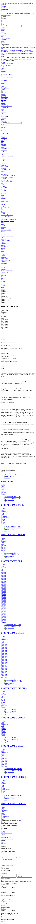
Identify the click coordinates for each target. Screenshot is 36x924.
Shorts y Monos (27, 59)
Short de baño (15, 47)
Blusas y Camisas (5, 201)
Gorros (2, 278)
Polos (2, 147)
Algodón (12, 57)
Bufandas (3, 269)
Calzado (9, 15)
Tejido (7, 57)
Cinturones (3, 276)
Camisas (3, 139)
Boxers (2, 273)
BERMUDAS (18, 53)
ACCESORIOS (5, 50)
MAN (2, 171)
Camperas (22, 47)
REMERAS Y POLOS (7, 177)
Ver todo (3, 136)
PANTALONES (9, 53)
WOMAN (3, 190)
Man (24, 13)
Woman (28, 13)
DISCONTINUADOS (17, 13)
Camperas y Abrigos (6, 230)
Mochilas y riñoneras (6, 270)
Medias (3, 279)
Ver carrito (3, 901)
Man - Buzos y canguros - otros (9, 219)
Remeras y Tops (25, 57)
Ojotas (2, 287)
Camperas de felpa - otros (7, 221)
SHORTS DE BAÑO (6, 181)
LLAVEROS (4, 272)
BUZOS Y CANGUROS (18, 51)
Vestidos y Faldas (13, 59)
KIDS (32, 13)
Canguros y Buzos (5, 216)
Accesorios (4, 15)
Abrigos (20, 59)
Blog (9, 13)
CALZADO (30, 53)
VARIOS (3, 57)
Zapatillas (3, 286)
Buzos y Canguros (30, 47)
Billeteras (3, 275)
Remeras (3, 47)
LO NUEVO (4, 13)
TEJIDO (24, 53)
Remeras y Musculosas (7, 215)
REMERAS (4, 138)
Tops (2, 249)
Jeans (6, 59)
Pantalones (8, 47)
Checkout (3, 909)
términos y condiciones (11, 883)
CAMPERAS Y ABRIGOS (17, 50)
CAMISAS (8, 51)
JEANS (3, 54)
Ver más (18, 820)
